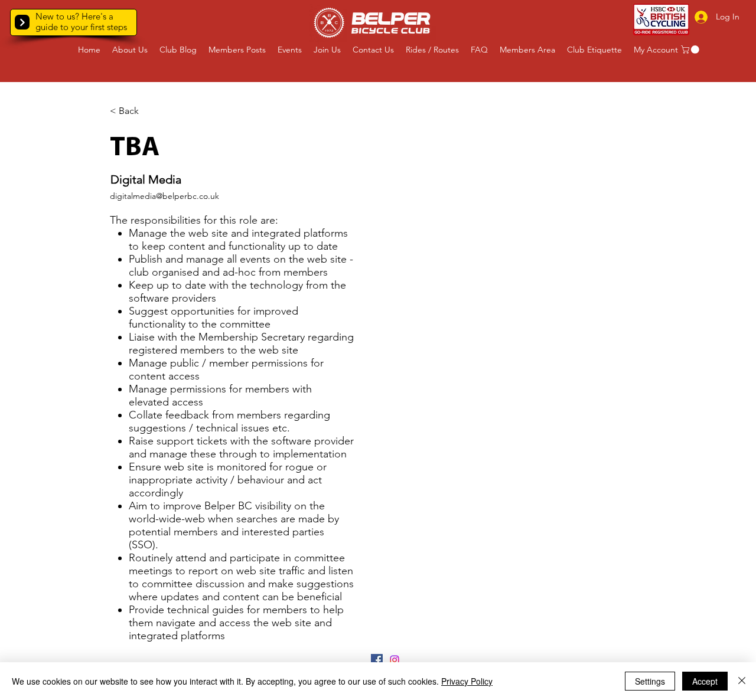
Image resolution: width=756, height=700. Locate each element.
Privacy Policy (467, 681)
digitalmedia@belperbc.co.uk (164, 196)
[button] (22, 22)
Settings (650, 681)
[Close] (742, 681)
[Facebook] (377, 660)
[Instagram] (394, 660)
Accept (705, 681)
